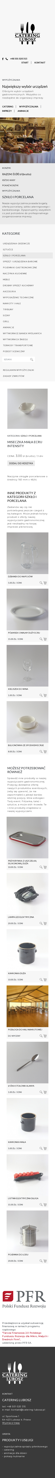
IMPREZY (7, 111)
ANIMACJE (23, 111)
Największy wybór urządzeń (25, 86)
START (25, 62)
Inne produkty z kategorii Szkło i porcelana (22, 497)
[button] (27, 185)
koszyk (6, 168)
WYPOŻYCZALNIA (28, 106)
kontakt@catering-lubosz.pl (28, 1409)
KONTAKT (39, 62)
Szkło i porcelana (31, 436)
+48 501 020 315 (18, 58)
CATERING (7, 106)
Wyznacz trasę (11, 1422)
